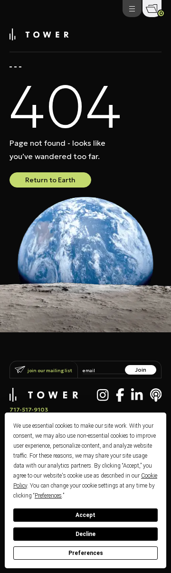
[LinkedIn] (137, 395)
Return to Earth (50, 180)
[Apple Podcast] (156, 395)
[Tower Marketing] (39, 37)
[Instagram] (103, 395)
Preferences (85, 553)
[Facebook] (120, 395)
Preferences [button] (48, 495)
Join (140, 369)
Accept (85, 515)
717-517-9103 (29, 409)
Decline (85, 534)
